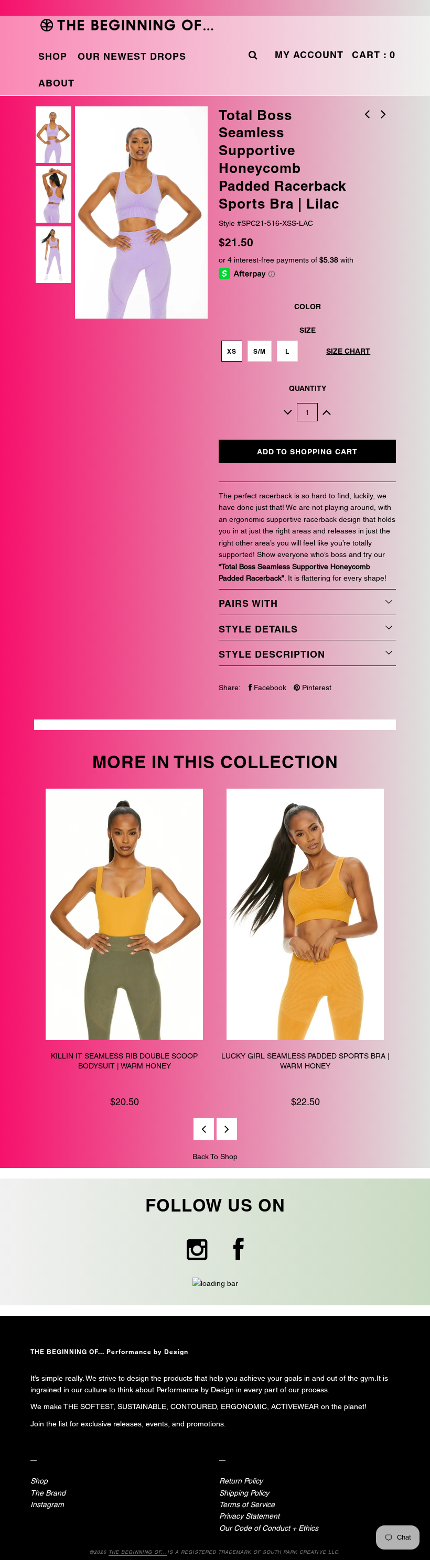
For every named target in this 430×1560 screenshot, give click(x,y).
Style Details (258, 629)
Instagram (47, 1504)
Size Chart (348, 351)
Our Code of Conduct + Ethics (268, 1528)
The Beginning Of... (138, 1552)
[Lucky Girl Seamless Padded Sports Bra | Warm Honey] (305, 916)
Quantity (307, 388)
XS (231, 351)
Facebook (269, 687)
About (56, 83)
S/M (259, 351)
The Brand (48, 1493)
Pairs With (248, 603)
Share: (230, 687)
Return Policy (241, 1481)
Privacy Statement (249, 1516)
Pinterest (315, 687)
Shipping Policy (244, 1493)
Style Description (272, 654)
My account (309, 54)
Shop (52, 56)
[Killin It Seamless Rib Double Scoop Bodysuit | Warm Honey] (124, 916)
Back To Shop (215, 1156)
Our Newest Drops (132, 56)
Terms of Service (247, 1504)
